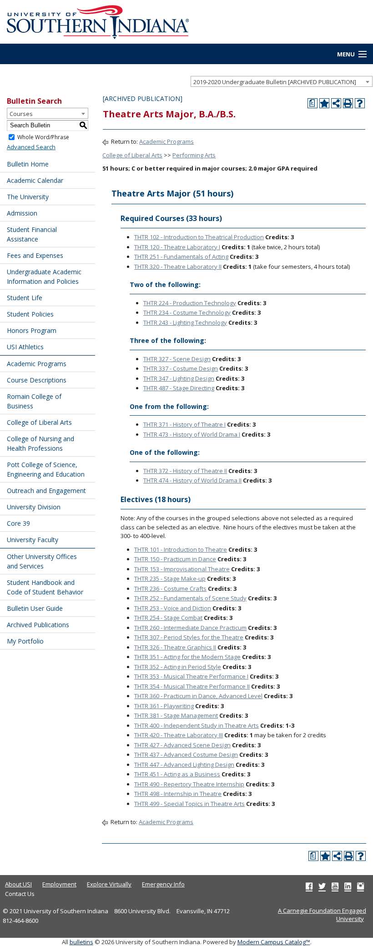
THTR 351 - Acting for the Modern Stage (187, 657)
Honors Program (31, 330)
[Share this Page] (336, 103)
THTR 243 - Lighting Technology (185, 322)
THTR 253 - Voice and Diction (172, 608)
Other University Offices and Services (42, 561)
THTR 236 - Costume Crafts (170, 588)
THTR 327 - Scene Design (177, 359)
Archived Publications (38, 624)
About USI (18, 884)
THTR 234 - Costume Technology (187, 312)
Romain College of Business (34, 401)
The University (28, 196)
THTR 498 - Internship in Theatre (178, 794)
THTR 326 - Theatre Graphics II (175, 647)
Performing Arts (194, 155)
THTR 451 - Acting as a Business (177, 774)
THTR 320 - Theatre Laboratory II (178, 266)
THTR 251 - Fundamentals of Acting (181, 256)
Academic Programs (36, 363)
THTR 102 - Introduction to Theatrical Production (199, 237)
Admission (22, 213)
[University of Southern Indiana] (98, 21)
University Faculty (32, 539)
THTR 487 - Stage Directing (178, 388)
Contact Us (20, 894)
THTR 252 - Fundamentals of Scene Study (190, 598)
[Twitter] (322, 886)
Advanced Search (31, 147)
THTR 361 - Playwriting (164, 706)
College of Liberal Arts (39, 422)
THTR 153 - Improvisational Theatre (182, 569)
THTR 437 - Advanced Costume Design (186, 754)
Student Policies (30, 314)
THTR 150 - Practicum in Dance (175, 559)
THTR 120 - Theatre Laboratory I (177, 247)
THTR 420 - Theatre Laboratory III (178, 735)
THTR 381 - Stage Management (176, 715)
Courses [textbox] (21, 114)
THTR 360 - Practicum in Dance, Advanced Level (198, 696)
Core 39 (18, 523)
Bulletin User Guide (35, 608)
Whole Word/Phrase (43, 137)
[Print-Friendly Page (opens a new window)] (348, 103)
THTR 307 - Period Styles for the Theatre (188, 637)
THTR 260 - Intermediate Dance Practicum (190, 628)
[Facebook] (309, 886)
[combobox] (282, 81)
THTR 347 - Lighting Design (178, 378)
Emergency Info (163, 884)
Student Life (24, 297)
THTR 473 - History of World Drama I (191, 434)
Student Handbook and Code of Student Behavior (45, 587)
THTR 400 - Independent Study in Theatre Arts (196, 725)
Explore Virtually (109, 884)
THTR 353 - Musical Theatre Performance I (191, 676)
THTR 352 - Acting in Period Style (177, 667)
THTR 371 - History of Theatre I (184, 424)
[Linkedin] (347, 886)
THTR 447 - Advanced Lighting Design (184, 764)
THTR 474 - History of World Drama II (192, 480)
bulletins (81, 942)
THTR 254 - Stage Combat (168, 618)
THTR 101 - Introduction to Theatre (180, 549)
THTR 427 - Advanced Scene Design (182, 745)
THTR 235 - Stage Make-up (170, 578)
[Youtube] (335, 886)
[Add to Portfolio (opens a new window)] (324, 103)
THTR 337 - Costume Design (180, 368)
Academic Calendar (35, 180)
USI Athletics (25, 346)
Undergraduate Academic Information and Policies (44, 276)
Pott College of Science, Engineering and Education (46, 469)
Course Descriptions (36, 380)
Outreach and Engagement (46, 490)
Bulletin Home (28, 164)
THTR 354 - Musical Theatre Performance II (192, 686)
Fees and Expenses (35, 255)
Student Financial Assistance (32, 234)
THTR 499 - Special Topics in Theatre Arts (189, 804)
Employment (59, 884)
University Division (33, 507)
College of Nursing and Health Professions (40, 443)
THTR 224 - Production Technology (189, 303)
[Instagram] (360, 886)
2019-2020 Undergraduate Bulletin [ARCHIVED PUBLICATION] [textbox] (274, 82)
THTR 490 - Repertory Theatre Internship (189, 784)
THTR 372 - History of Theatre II (185, 471)
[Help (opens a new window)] (360, 103)
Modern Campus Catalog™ (273, 942)
